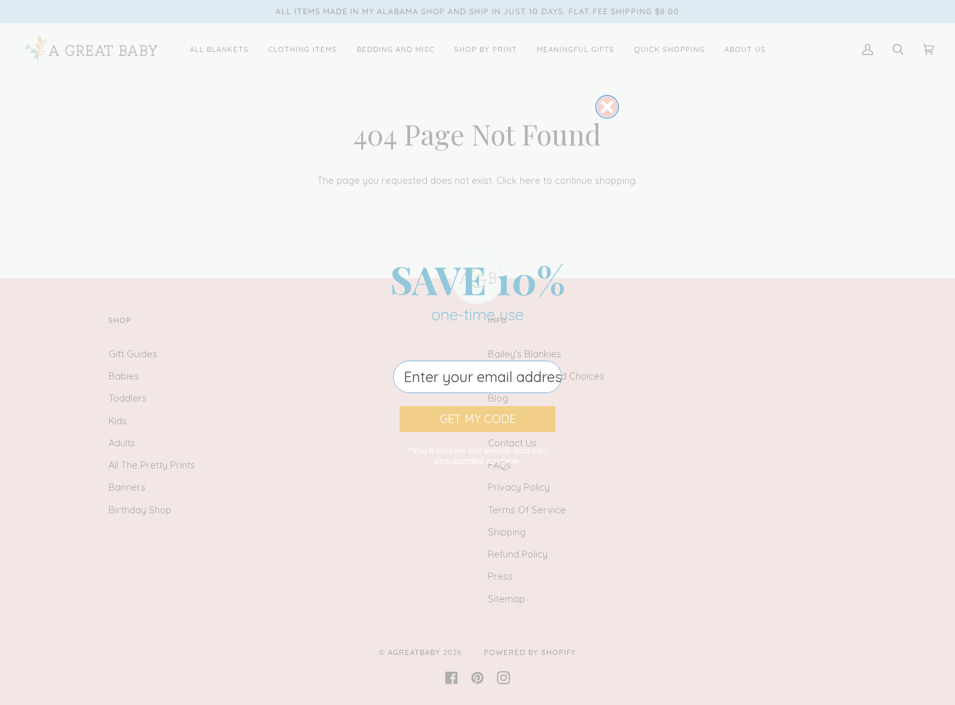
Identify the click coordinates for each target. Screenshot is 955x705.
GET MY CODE (478, 418)
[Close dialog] (607, 107)
